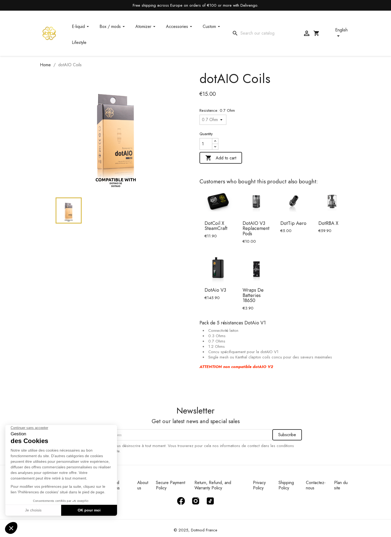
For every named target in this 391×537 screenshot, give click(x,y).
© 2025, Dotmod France (195, 530)
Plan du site (341, 485)
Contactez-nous (316, 485)
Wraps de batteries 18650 (253, 295)
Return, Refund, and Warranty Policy (212, 485)
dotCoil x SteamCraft (216, 226)
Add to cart (220, 158)
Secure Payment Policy (170, 485)
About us (142, 485)
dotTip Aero (293, 223)
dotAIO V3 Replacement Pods (256, 228)
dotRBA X (328, 223)
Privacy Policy (259, 485)
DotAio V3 (215, 290)
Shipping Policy (286, 485)
